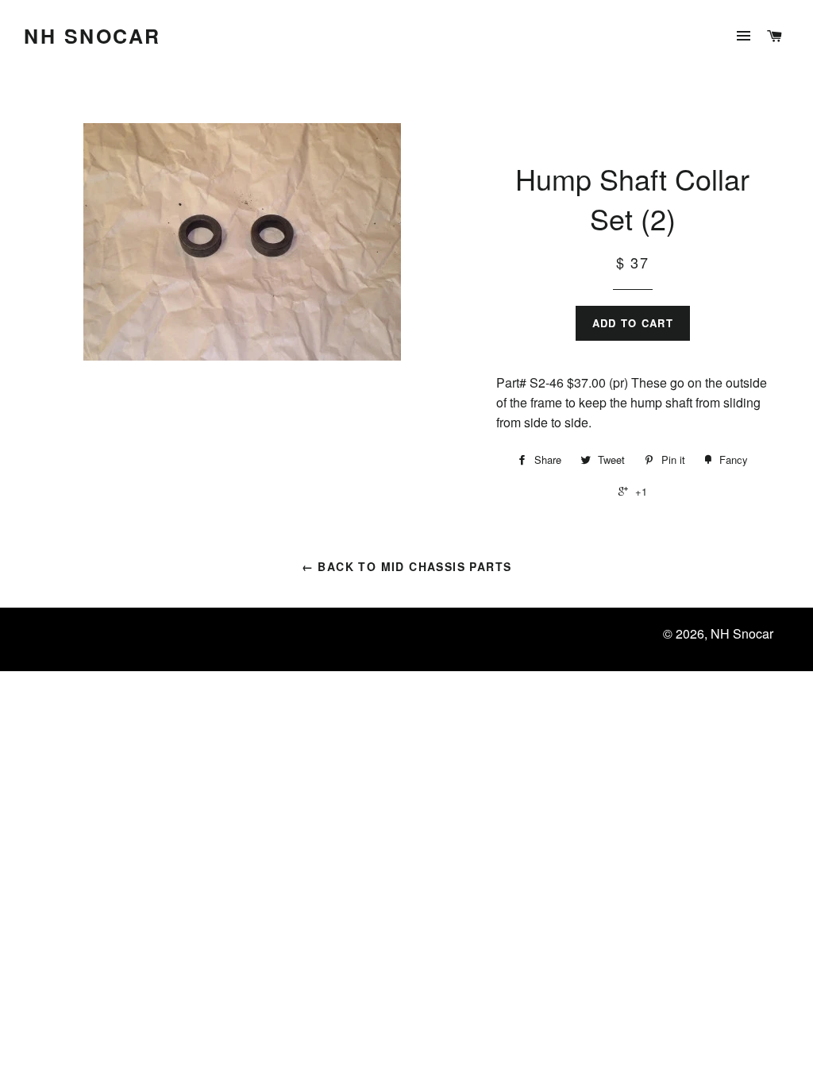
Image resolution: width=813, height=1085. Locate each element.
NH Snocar (92, 36)
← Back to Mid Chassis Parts (407, 566)
